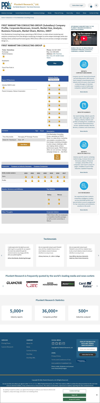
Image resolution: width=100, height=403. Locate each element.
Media (49, 13)
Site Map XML (30, 358)
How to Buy (70, 13)
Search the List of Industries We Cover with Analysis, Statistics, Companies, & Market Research (82, 49)
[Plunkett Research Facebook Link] (60, 344)
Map (55, 63)
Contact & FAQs (94, 13)
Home (3, 17)
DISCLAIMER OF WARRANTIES (61, 363)
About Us (29, 343)
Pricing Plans (5, 343)
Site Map (29, 354)
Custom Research (7, 347)
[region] (50, 395)
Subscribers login (77, 5)
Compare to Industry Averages (21, 166)
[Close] (97, 395)
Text (36, 131)
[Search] (96, 5)
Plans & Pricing (59, 13)
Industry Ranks (53, 77)
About (78, 13)
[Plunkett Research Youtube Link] (63, 344)
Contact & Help (31, 350)
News (84, 13)
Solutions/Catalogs (39, 13)
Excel (42, 131)
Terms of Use (32, 384)
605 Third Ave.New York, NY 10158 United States (55, 55)
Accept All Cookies (74, 399)
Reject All (74, 395)
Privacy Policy (56, 356)
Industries (9, 17)
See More (24, 144)
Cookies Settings (74, 391)
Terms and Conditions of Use (61, 360)
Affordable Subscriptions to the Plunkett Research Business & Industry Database (82, 28)
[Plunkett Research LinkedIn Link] (53, 344)
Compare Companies (41, 166)
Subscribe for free (87, 354)
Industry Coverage (6, 13)
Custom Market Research (23, 13)
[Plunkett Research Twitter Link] (56, 344)
